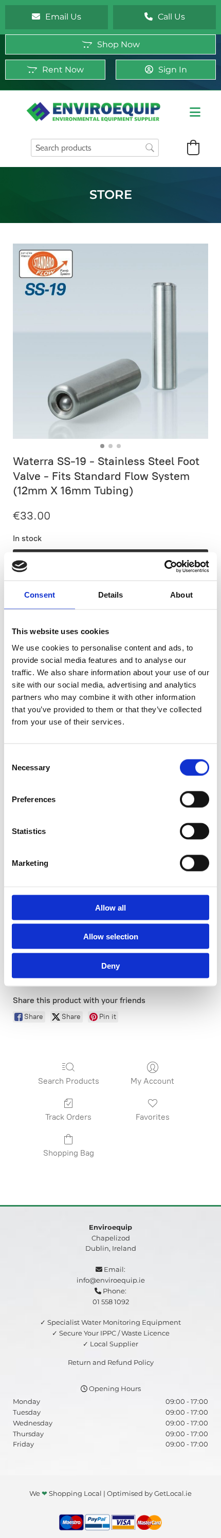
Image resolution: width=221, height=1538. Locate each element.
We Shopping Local (65, 1493)
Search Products (68, 1081)
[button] (56, 17)
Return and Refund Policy (111, 1362)
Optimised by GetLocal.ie (149, 1493)
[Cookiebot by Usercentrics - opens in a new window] (164, 566)
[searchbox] (95, 148)
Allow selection (110, 936)
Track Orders (68, 1117)
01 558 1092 (111, 1302)
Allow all (110, 907)
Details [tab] (110, 594)
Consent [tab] (39, 594)
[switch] (194, 799)
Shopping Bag (68, 1153)
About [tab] (181, 594)
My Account (152, 1081)
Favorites (153, 1117)
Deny (110, 965)
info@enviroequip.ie (111, 1280)
